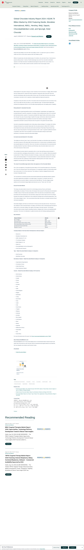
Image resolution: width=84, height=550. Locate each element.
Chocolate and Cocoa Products (19, 381)
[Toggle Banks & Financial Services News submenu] (40, 6)
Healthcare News (44, 6)
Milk (50, 381)
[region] (42, 547)
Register (75, 2)
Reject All (64, 547)
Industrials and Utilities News (55, 6)
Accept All (73, 547)
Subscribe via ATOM (73, 33)
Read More (8, 443)
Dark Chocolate (44, 381)
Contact (15, 411)
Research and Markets (37, 36)
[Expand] (47, 88)
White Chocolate (32, 383)
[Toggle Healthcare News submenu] (49, 6)
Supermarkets (25, 383)
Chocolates (28, 381)
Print (70, 28)
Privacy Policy (42, 548)
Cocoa (33, 381)
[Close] (82, 547)
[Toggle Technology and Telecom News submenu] (71, 6)
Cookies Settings (56, 547)
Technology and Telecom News (65, 6)
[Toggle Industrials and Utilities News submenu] (60, 6)
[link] (41, 2)
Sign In (69, 2)
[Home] (7, 2)
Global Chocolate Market (21, 352)
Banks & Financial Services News (35, 6)
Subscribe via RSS (72, 32)
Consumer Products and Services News (16, 6)
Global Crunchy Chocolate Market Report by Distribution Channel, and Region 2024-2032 (33, 392)
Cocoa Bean (39, 381)
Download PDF (72, 30)
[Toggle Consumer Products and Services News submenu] (22, 6)
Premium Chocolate (17, 383)
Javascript (71, 35)
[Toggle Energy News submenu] (29, 6)
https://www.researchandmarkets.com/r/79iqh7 (41, 336)
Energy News (25, 6)
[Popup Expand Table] (59, 218)
